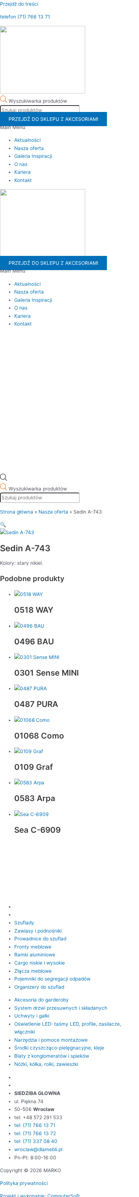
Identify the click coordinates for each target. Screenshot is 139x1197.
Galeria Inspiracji (33, 156)
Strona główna (16, 512)
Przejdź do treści (19, 4)
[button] (69, 127)
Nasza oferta (29, 148)
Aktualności (27, 140)
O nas (20, 164)
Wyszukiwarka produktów (38, 101)
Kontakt (23, 180)
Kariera (22, 172)
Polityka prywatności (24, 1183)
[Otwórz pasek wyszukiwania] (3, 479)
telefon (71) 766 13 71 (25, 17)
